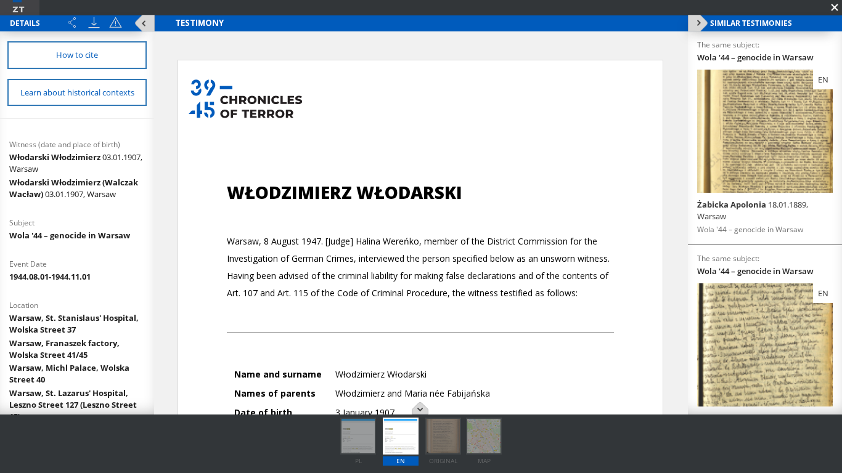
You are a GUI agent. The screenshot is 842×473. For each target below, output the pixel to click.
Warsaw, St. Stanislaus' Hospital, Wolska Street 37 (74, 323)
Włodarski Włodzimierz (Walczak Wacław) (73, 188)
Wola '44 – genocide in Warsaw (69, 235)
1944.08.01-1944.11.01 (50, 276)
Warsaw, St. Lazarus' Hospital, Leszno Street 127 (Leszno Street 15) (73, 404)
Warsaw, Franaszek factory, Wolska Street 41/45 (64, 349)
